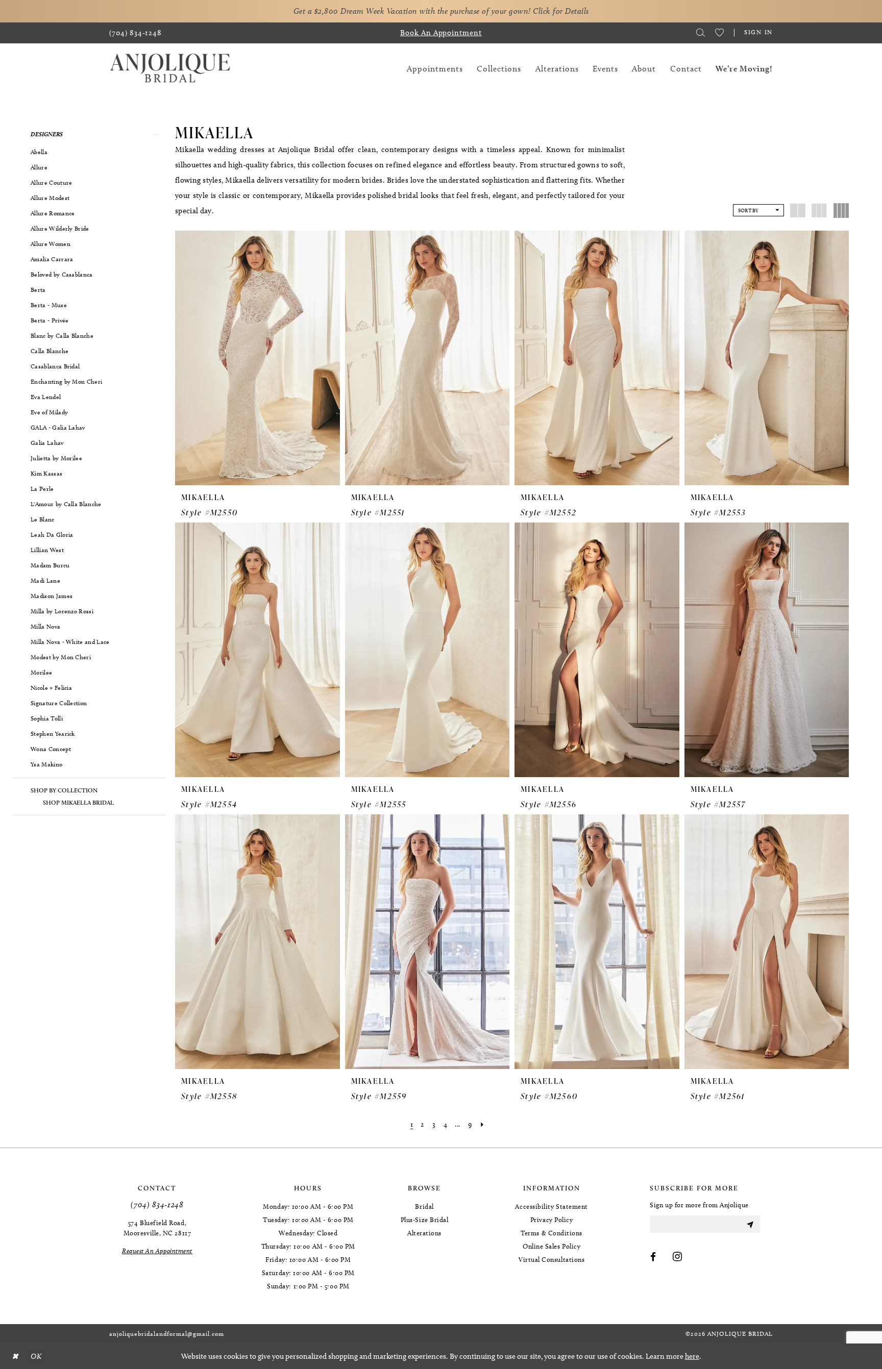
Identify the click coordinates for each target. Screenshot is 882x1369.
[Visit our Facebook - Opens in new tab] (653, 1257)
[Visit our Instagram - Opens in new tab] (677, 1257)
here (692, 1356)
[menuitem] (135, 32)
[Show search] (700, 32)
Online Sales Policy (551, 1246)
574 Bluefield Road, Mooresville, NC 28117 (157, 1227)
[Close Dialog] (14, 1356)
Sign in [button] (758, 32)
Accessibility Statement (551, 1206)
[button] (88, 134)
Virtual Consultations (551, 1259)
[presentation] (257, 358)
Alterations (424, 1233)
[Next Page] (482, 1124)
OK (36, 1356)
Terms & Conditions (551, 1233)
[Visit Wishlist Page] (719, 32)
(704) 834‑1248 (157, 1204)
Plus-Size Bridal (425, 1219)
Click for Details (561, 11)
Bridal (424, 1206)
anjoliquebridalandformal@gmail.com (166, 1333)
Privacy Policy (551, 1219)
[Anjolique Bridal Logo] (170, 68)
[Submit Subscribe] (750, 1224)
